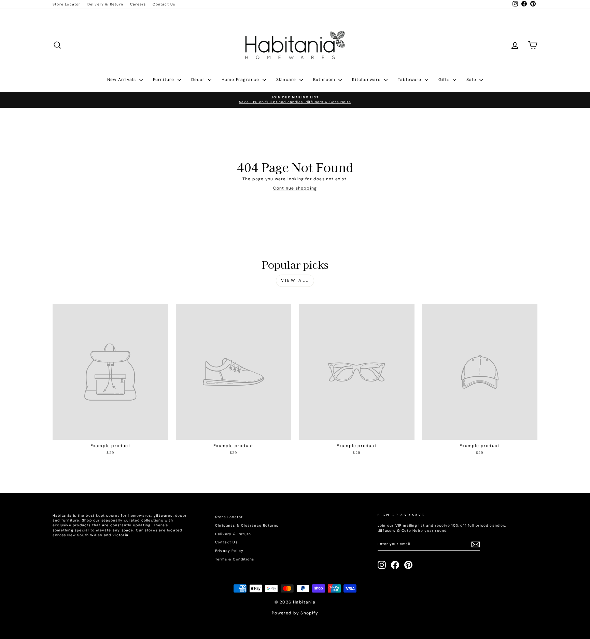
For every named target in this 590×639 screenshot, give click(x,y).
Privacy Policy (229, 550)
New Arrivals (122, 79)
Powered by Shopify (295, 613)
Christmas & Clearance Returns (247, 525)
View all (295, 280)
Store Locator (67, 4)
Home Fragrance (241, 79)
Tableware (410, 79)
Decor (198, 79)
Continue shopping (295, 188)
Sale (472, 79)
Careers (138, 4)
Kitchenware (367, 79)
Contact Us (164, 4)
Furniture (164, 79)
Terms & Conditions (234, 559)
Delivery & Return (105, 4)
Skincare (287, 79)
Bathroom (325, 79)
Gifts (444, 79)
